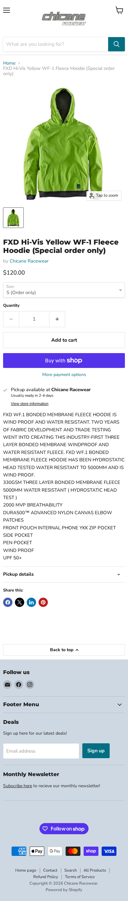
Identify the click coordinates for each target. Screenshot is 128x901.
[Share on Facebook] (7, 602)
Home (9, 63)
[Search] (116, 44)
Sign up (96, 750)
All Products (95, 870)
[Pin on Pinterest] (43, 602)
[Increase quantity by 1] (57, 319)
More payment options (64, 374)
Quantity (11, 305)
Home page (25, 870)
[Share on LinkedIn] (31, 602)
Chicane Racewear (29, 261)
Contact (50, 870)
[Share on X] (19, 602)
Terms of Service (80, 877)
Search (70, 870)
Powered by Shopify (64, 890)
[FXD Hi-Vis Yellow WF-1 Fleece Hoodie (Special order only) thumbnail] (13, 218)
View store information (29, 404)
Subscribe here (17, 786)
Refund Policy (45, 877)
